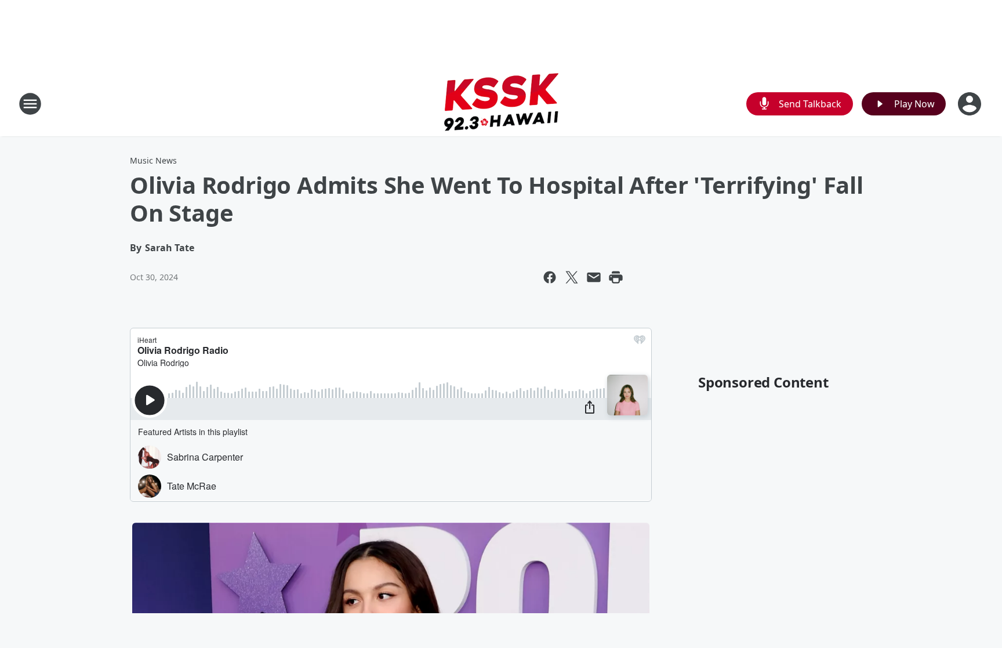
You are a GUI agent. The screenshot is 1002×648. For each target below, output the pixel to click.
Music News (153, 160)
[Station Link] (501, 103)
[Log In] (970, 103)
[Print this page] (616, 277)
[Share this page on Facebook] (550, 277)
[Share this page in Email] (594, 277)
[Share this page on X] (572, 277)
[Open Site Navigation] (30, 103)
